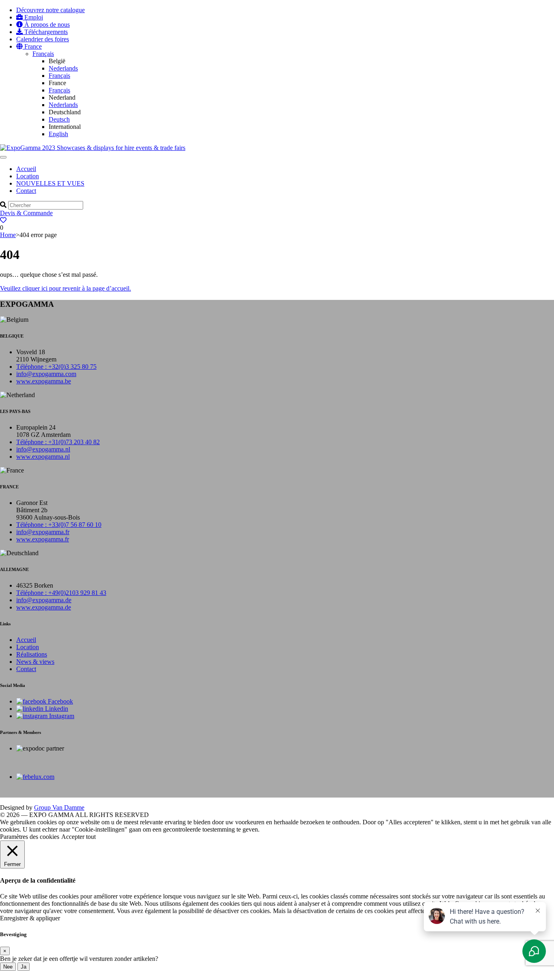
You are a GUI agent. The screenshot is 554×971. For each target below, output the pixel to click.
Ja (23, 967)
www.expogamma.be (43, 381)
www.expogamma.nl (43, 456)
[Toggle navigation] (3, 157)
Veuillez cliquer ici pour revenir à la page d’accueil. (65, 288)
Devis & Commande (26, 213)
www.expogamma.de (43, 607)
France (32, 46)
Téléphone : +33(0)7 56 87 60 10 (58, 524)
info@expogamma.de (43, 600)
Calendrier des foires (42, 39)
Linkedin (55, 708)
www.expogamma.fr (42, 539)
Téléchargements (45, 31)
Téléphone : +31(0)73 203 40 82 (58, 441)
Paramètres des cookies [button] (29, 836)
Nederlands (63, 68)
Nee (8, 967)
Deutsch (59, 119)
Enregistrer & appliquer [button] (30, 918)
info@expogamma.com (46, 373)
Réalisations (31, 654)
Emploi (33, 17)
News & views (35, 661)
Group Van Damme (59, 807)
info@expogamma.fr (42, 531)
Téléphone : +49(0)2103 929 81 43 (61, 592)
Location (27, 176)
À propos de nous (46, 24)
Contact (26, 190)
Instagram (60, 715)
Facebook (59, 701)
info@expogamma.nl (43, 449)
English (58, 133)
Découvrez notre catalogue (50, 9)
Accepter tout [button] (78, 836)
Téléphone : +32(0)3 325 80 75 (56, 366)
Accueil (26, 168)
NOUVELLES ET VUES (50, 183)
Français (43, 53)
